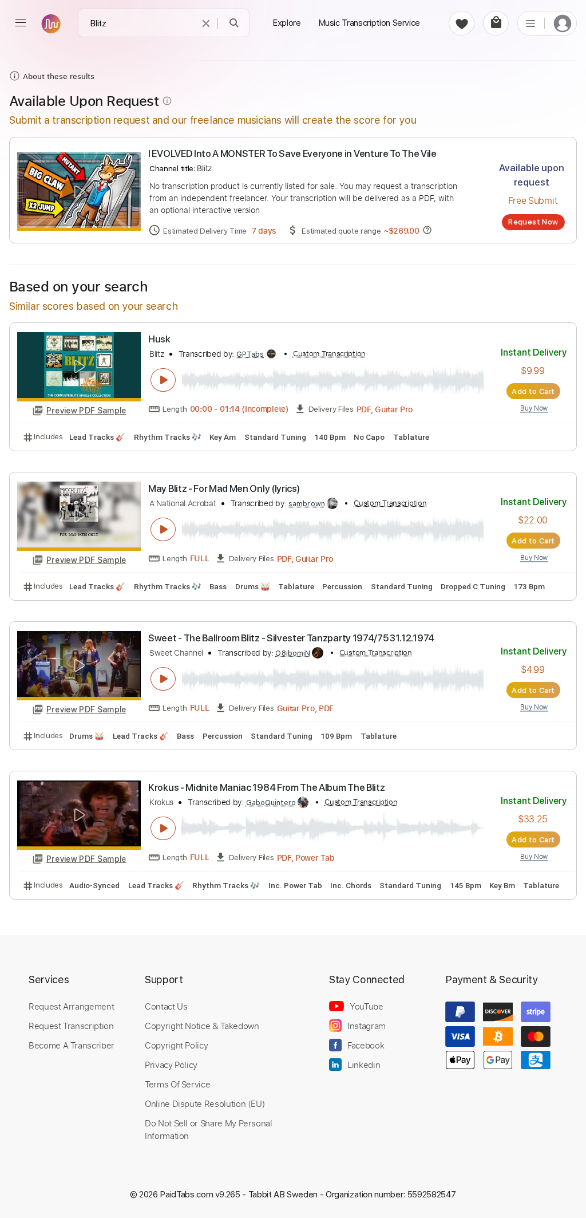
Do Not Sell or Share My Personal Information (208, 1129)
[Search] (234, 23)
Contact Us (166, 1006)
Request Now (533, 221)
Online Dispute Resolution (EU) (205, 1103)
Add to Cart (533, 391)
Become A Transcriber (71, 1045)
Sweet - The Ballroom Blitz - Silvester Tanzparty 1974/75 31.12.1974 (291, 638)
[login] (562, 23)
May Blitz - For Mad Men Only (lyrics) (223, 488)
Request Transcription (71, 1025)
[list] (530, 22)
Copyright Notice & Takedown (202, 1025)
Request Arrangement (71, 1006)
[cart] (496, 23)
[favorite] (461, 23)
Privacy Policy (171, 1064)
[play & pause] (163, 380)
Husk (159, 339)
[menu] (20, 22)
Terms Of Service (177, 1084)
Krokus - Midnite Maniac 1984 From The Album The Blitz (266, 787)
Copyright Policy (176, 1045)
